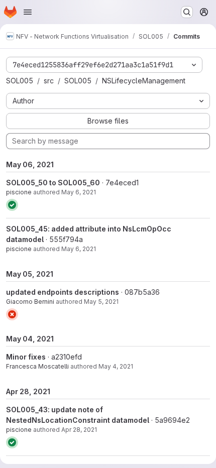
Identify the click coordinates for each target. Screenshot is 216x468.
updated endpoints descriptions (62, 292)
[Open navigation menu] (28, 12)
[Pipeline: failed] (12, 314)
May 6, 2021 (78, 192)
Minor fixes (26, 357)
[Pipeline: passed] (12, 205)
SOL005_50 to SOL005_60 (53, 182)
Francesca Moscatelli (37, 366)
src (49, 80)
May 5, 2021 (101, 301)
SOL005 (19, 80)
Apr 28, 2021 (79, 429)
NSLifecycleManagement (143, 80)
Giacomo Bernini (30, 301)
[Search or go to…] (187, 12)
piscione (19, 192)
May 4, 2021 (115, 366)
